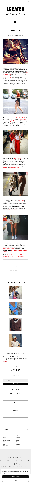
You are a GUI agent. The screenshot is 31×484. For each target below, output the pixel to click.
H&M (16, 441)
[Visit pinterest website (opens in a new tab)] (6, 43)
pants (15, 411)
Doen (16, 445)
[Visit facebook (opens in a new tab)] (14, 266)
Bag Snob (21, 200)
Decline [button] (15, 480)
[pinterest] (14, 370)
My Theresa (18, 437)
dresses (15, 402)
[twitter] (19, 370)
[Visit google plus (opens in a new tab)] (17, 266)
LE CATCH (15, 9)
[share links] (25, 2)
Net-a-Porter (18, 438)
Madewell (17, 442)
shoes (15, 415)
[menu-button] (15, 22)
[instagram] (11, 370)
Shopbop (4, 441)
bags (15, 398)
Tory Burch (18, 444)
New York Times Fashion (20, 117)
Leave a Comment (15, 262)
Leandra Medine (17, 158)
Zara (4, 444)
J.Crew (4, 442)
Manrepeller (11, 256)
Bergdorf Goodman (6, 440)
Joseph (5, 167)
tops (15, 419)
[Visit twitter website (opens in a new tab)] (10, 266)
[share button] (28, 2)
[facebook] (17, 370)
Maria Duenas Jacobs (8, 248)
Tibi (24, 166)
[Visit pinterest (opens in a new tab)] (20, 266)
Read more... (6, 361)
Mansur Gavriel (13, 209)
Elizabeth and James (14, 167)
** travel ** (15, 394)
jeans (16, 406)
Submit (15, 384)
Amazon (4, 437)
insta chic (15, 30)
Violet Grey (5, 438)
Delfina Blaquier (7, 77)
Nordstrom (17, 440)
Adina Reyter (5, 445)
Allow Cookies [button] (15, 476)
